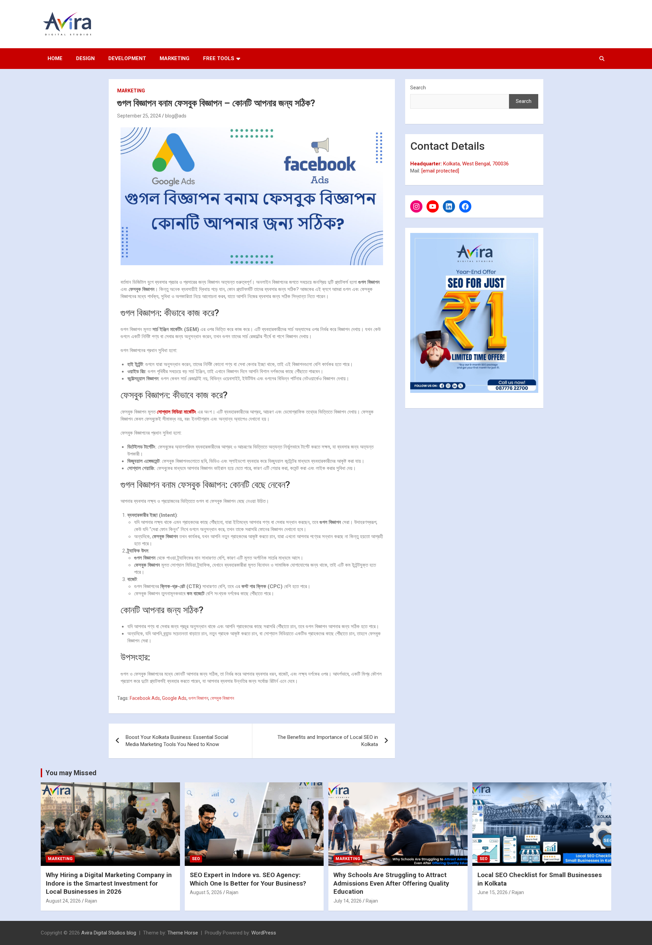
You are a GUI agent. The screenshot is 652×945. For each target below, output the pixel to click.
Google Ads (174, 698)
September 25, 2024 (139, 116)
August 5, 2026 (206, 892)
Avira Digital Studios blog (108, 933)
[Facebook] (465, 206)
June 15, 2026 (492, 892)
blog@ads (175, 116)
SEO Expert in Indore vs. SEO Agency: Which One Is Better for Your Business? (248, 879)
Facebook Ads (145, 698)
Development (127, 58)
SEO (196, 858)
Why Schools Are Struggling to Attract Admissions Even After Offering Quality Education (391, 883)
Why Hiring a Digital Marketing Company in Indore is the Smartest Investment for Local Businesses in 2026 (109, 883)
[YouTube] (433, 206)
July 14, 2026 (347, 901)
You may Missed (71, 773)
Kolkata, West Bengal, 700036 (459, 164)
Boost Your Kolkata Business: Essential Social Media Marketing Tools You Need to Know (177, 740)
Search (418, 88)
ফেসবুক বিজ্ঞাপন (222, 698)
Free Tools (218, 58)
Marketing (174, 58)
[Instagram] (416, 206)
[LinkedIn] (449, 206)
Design (85, 58)
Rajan (91, 901)
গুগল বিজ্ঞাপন (198, 698)
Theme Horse (182, 933)
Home (55, 58)
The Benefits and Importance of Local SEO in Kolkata (327, 740)
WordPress (263, 933)
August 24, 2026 (63, 901)
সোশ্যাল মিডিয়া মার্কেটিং (176, 412)
